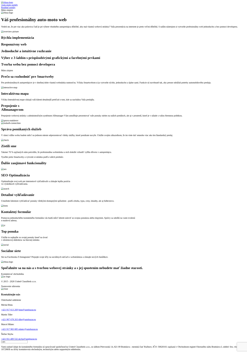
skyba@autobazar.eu (27, 339)
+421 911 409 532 (9, 339)
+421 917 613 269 (9, 310)
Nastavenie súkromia (10, 286)
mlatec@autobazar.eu (28, 329)
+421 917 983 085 (9, 329)
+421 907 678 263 (9, 319)
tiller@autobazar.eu (27, 319)
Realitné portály (8, 7)
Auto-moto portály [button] (9, 5)
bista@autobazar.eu (27, 310)
